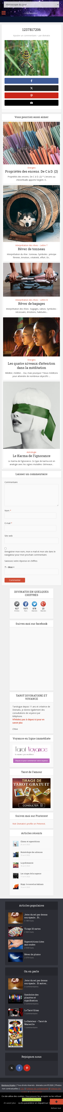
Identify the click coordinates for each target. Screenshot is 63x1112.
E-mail (8, 523)
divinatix (46, 35)
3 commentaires (31, 986)
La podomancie (27, 863)
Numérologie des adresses (32, 852)
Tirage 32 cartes (32, 928)
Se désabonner (35, 1092)
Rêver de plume (32, 954)
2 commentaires (31, 1003)
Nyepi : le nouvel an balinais (32, 884)
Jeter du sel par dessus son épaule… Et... (35, 916)
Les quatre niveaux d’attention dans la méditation (31, 365)
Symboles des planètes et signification (31, 997)
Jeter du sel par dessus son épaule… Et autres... (35, 982)
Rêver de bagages (31, 303)
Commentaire (11, 482)
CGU (22, 1088)
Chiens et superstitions (30, 841)
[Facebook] (19, 1067)
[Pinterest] (26, 1067)
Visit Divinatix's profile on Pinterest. (29, 823)
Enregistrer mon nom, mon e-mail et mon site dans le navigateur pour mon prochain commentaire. (30, 553)
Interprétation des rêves (26, 245)
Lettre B (44, 300)
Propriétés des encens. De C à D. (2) (31, 171)
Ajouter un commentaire (24, 35)
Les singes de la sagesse (31, 873)
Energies (32, 168)
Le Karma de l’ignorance (31, 456)
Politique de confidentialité (37, 1088)
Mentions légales (8, 1085)
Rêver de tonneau (31, 249)
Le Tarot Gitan (31, 1010)
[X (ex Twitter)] (11, 1067)
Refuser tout (56, 1108)
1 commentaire (31, 1013)
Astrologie (31, 452)
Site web (9, 535)
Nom (8, 510)
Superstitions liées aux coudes (34, 943)
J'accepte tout (31, 1099)
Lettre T (44, 245)
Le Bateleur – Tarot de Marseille (35, 1023)
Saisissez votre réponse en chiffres (21, 561)
